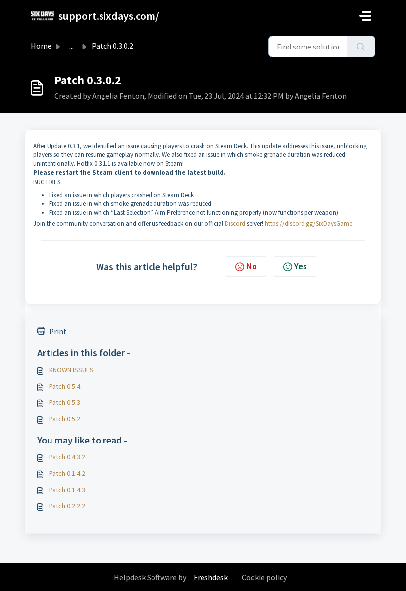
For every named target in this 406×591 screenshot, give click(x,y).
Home (41, 45)
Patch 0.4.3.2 (67, 456)
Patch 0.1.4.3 (67, 489)
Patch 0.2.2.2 (67, 505)
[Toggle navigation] (365, 16)
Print (58, 331)
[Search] (361, 46)
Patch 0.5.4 (64, 386)
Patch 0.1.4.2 (67, 473)
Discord (235, 223)
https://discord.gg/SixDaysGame (308, 223)
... (71, 45)
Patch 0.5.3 (64, 402)
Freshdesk (211, 577)
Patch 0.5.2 (64, 418)
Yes (300, 266)
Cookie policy (264, 577)
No (251, 266)
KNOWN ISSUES (71, 369)
